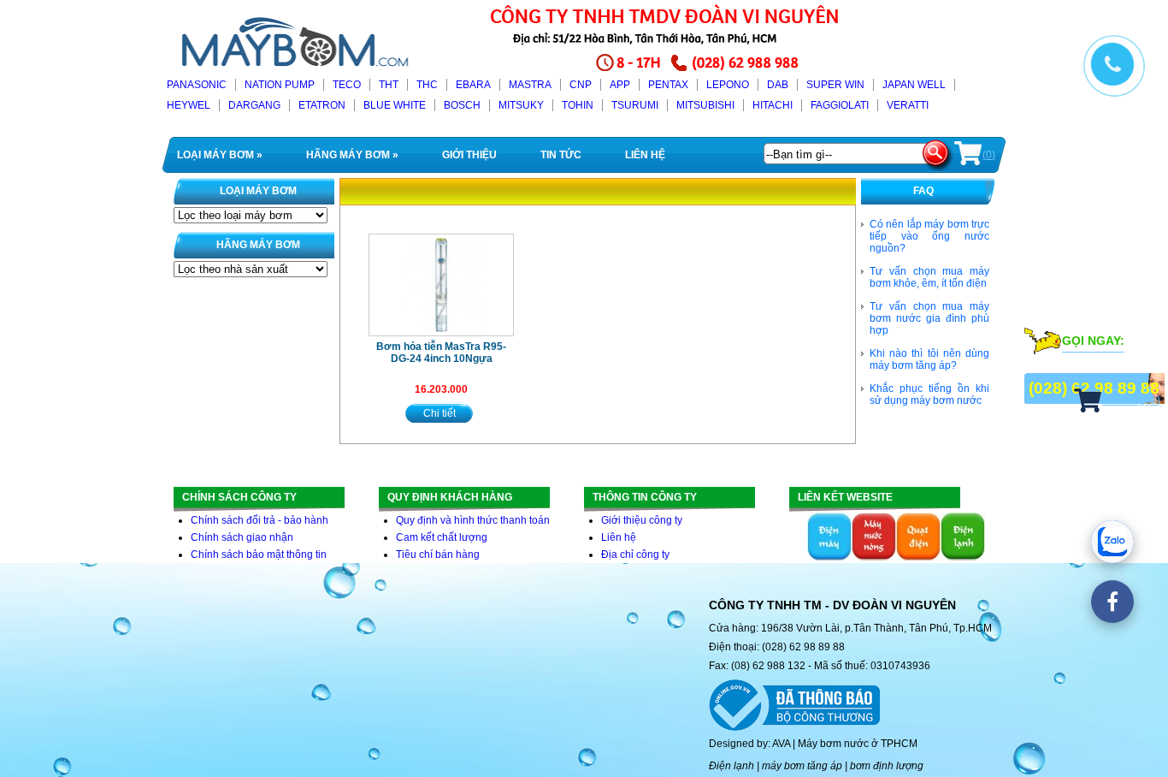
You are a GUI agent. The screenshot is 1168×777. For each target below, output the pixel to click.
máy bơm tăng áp (802, 766)
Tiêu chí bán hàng (438, 555)
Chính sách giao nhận (242, 537)
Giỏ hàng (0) (1131, 400)
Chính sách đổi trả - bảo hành (259, 520)
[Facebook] (1112, 601)
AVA (781, 744)
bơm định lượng (886, 766)
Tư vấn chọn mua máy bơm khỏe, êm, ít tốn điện (929, 277)
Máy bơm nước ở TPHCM (857, 744)
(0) (988, 155)
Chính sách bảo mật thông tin (259, 555)
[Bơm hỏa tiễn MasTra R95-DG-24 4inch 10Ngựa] (441, 285)
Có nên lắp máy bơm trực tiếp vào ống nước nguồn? (929, 236)
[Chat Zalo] (1112, 541)
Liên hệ (618, 537)
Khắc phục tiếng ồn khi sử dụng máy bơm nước (929, 394)
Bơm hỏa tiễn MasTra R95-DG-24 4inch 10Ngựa (441, 353)
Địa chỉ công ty (635, 555)
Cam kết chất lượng (441, 537)
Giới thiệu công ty (641, 520)
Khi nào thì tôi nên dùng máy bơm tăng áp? (929, 359)
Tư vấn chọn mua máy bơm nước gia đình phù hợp (929, 318)
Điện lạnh (731, 766)
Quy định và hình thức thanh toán (473, 520)
